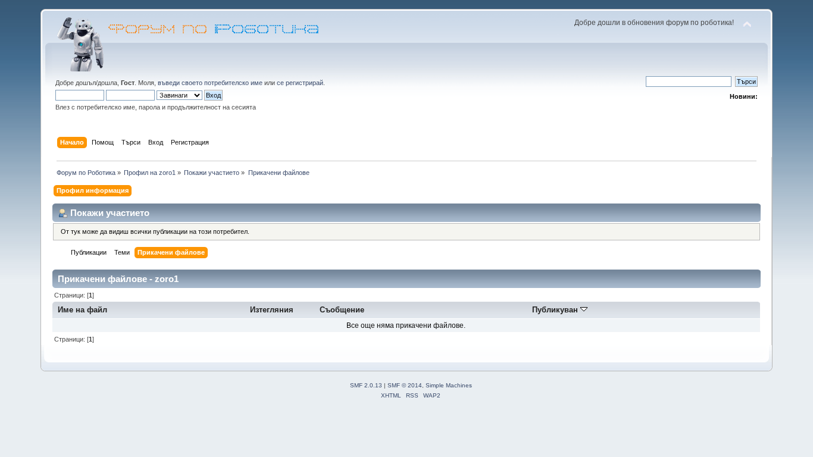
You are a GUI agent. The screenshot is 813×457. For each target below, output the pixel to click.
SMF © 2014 (404, 385)
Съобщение (342, 309)
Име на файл (82, 309)
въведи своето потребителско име (210, 82)
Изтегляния (271, 309)
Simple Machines (449, 385)
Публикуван (556, 309)
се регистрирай (300, 82)
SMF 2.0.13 (366, 385)
